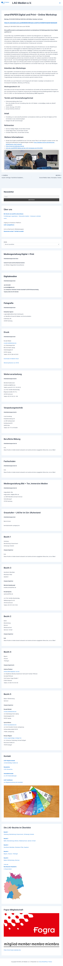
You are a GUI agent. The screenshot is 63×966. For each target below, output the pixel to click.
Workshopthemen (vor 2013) (11, 363)
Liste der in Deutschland (10, 867)
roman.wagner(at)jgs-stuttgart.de (12, 738)
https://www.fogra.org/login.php (12, 950)
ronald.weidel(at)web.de (10, 343)
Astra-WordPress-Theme (45, 961)
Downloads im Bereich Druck (11, 358)
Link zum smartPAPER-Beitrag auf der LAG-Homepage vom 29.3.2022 (24, 148)
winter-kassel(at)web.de (10, 725)
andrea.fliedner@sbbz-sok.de (11, 671)
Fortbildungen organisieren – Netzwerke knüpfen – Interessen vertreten (22, 216)
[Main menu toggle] (59, 3)
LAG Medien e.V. (22, 2)
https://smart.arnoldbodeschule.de (15, 146)
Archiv (5, 242)
